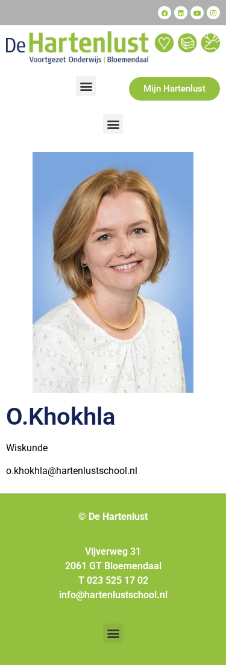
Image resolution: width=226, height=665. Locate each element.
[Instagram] (213, 12)
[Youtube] (197, 12)
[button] (86, 86)
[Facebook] (164, 12)
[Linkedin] (180, 12)
